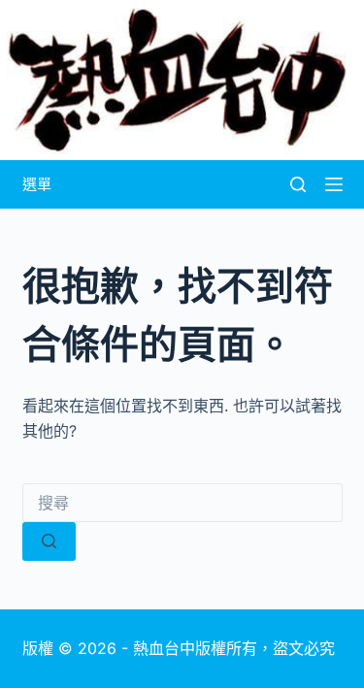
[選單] (334, 184)
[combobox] (182, 502)
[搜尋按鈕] (49, 541)
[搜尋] (298, 184)
